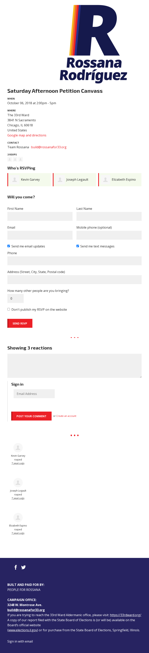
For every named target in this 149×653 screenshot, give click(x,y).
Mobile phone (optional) (94, 227)
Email (11, 227)
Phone (12, 253)
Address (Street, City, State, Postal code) (36, 272)
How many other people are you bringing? (38, 291)
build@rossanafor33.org (49, 147)
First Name (15, 208)
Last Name (84, 208)
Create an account (66, 416)
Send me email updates (28, 246)
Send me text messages (97, 246)
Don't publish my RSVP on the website (39, 309)
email (29, 641)
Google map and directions (26, 135)
